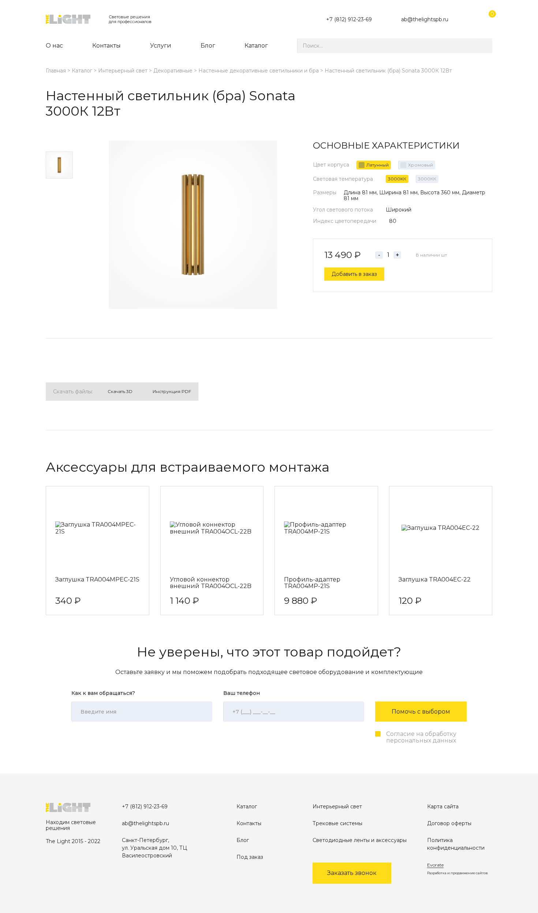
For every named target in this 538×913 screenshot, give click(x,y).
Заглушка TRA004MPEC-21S (97, 579)
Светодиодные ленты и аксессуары (360, 840)
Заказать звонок (352, 872)
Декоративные (173, 70)
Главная (56, 70)
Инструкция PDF (172, 391)
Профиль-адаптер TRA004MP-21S (312, 583)
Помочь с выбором (421, 711)
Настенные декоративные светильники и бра (258, 70)
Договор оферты (449, 823)
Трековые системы (337, 823)
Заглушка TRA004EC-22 (435, 579)
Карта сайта (443, 806)
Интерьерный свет (122, 70)
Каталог (256, 45)
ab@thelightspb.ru (424, 19)
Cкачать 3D (120, 391)
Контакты (106, 45)
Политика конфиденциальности (456, 844)
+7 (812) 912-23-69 (349, 19)
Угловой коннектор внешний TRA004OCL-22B (210, 583)
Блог (208, 45)
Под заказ (249, 857)
